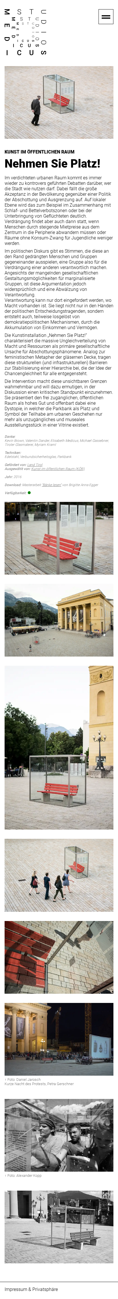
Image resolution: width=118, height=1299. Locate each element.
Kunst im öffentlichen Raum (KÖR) (57, 469)
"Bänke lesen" (51, 485)
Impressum (16, 1289)
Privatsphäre (45, 1289)
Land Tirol (34, 465)
